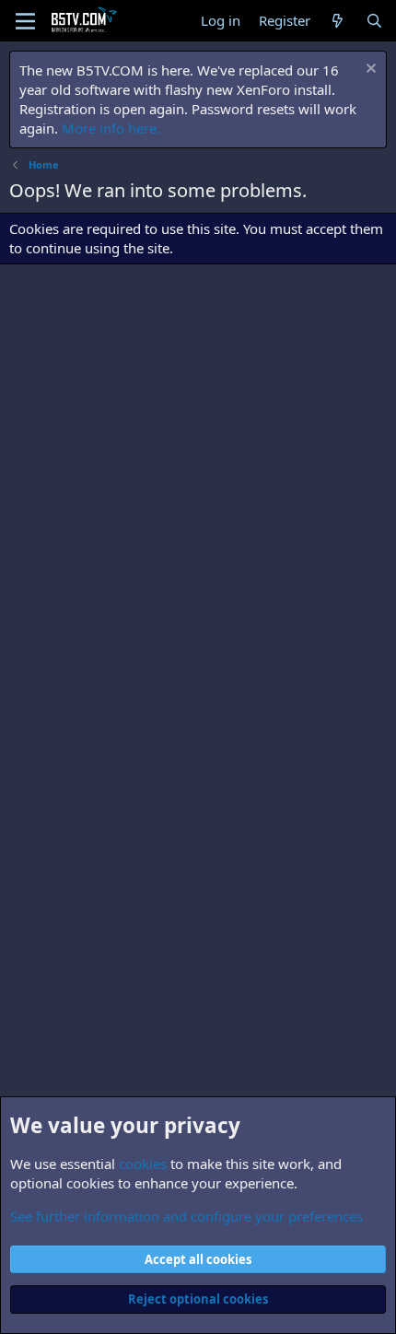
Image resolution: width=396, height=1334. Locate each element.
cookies (143, 1163)
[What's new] (337, 21)
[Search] (374, 21)
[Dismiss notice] (369, 70)
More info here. (111, 128)
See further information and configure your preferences (186, 1216)
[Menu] (25, 21)
